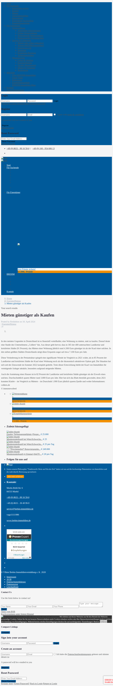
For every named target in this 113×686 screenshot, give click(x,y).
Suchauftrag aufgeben (21, 408)
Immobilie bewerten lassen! (24, 399)
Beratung (22, 223)
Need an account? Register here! (15, 103)
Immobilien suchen (20, 8)
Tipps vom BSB (8, 611)
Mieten (15, 13)
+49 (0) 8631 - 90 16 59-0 (18, 148)
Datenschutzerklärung (16, 582)
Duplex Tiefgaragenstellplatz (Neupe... (23, 434)
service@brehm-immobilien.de (20, 509)
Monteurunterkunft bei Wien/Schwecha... (24, 439)
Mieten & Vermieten (26, 68)
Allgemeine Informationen (29, 30)
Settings (103, 621)
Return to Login (8, 144)
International (17, 18)
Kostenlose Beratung (27, 53)
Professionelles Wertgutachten (31, 38)
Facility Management (27, 65)
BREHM (11, 73)
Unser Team (17, 78)
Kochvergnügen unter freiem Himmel (17, 614)
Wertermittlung (18, 28)
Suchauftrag (17, 183)
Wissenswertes (18, 58)
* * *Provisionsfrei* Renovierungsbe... (24, 449)
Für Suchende (13, 6)
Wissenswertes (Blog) (21, 229)
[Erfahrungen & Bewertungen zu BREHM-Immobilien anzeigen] (19, 558)
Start (9, 3)
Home (9, 298)
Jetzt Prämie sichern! (27, 269)
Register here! (7, 683)
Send (4, 609)
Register (5, 125)
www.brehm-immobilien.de (19, 520)
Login (56, 101)
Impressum (11, 577)
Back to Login (7, 128)
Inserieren (22, 50)
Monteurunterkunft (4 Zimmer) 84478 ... (24, 454)
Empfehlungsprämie (21, 23)
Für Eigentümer (13, 26)
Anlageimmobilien (20, 16)
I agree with (70, 114)
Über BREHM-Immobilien (24, 75)
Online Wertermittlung (27, 33)
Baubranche (23, 70)
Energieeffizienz (25, 63)
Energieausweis (24, 48)
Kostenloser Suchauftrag (22, 21)
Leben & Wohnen (25, 60)
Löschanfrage (12, 587)
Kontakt (10, 87)
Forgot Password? (38, 103)
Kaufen (15, 11)
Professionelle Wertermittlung (30, 35)
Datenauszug (12, 584)
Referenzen (17, 80)
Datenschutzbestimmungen (79, 654)
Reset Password (8, 141)
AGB (9, 579)
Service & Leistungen (21, 40)
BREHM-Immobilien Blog (24, 85)
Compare (5, 632)
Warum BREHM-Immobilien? (31, 45)
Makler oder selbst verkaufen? (31, 43)
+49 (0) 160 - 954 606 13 (44, 148)
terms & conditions (75, 114)
